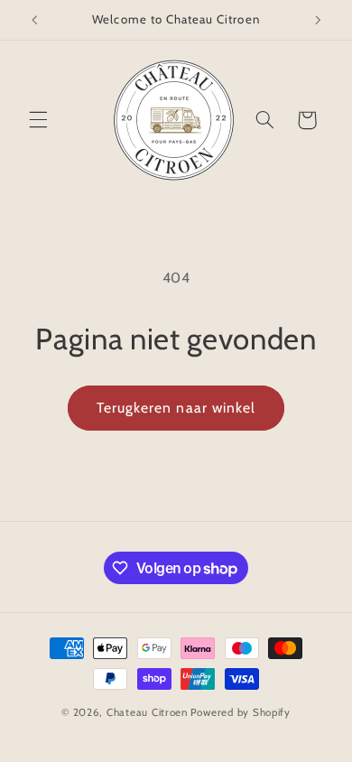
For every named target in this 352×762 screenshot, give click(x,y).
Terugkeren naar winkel (176, 407)
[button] (38, 120)
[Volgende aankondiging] (318, 20)
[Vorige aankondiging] (34, 20)
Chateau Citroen (147, 712)
